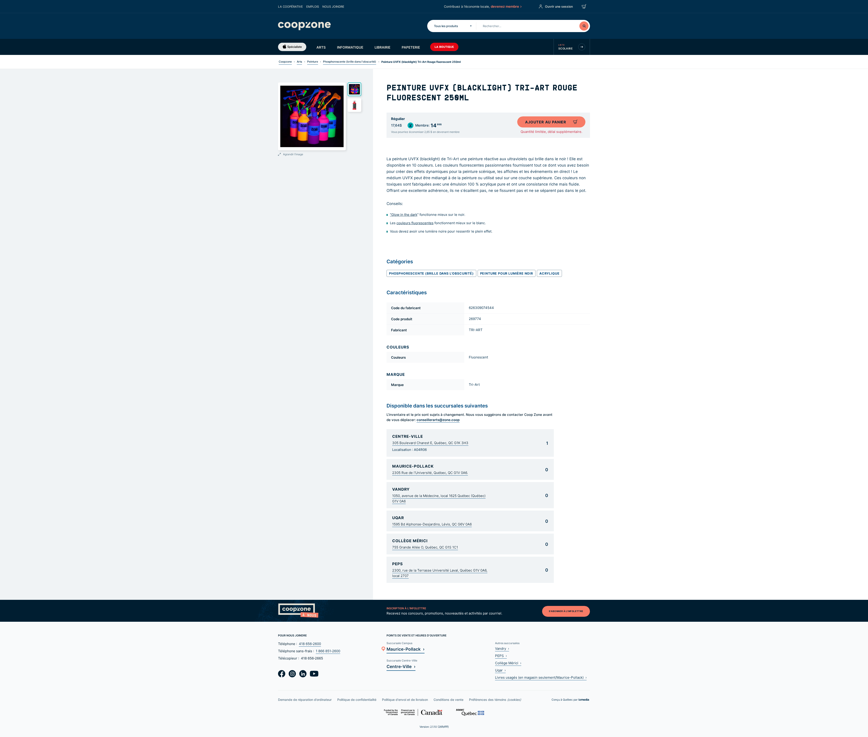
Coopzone (285, 62)
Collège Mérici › (508, 663)
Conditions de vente (448, 699)
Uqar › (500, 670)
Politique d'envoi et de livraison (405, 699)
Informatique (350, 47)
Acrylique (549, 273)
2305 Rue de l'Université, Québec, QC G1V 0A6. (430, 472)
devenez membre (505, 6)
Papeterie (411, 47)
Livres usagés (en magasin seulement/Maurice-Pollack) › (541, 677)
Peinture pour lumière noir (506, 273)
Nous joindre (333, 7)
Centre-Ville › (401, 666)
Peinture (312, 62)
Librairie (382, 47)
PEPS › (501, 655)
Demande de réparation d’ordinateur (305, 699)
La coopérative (290, 7)
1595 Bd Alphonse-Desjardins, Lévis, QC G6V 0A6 (432, 524)
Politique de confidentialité (356, 699)
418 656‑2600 (310, 643)
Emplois (312, 7)
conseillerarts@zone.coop (438, 419)
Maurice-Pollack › (406, 649)
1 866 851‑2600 (328, 651)
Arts (321, 47)
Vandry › (502, 648)
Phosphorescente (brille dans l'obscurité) (349, 62)
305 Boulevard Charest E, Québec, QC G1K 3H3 (430, 442)
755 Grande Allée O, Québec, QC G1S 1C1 (425, 547)
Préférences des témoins (495, 699)
